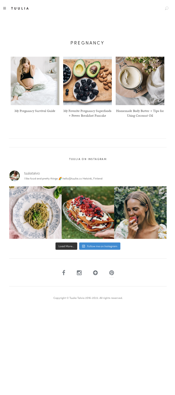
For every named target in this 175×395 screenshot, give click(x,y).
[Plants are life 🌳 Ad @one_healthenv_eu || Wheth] (140, 212)
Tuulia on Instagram (88, 159)
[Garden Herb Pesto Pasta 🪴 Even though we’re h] (35, 212)
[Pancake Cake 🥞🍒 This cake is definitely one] (88, 212)
